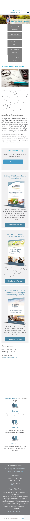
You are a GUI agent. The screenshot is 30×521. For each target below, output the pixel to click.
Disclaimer (23, 518)
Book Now (13, 162)
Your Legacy (15, 35)
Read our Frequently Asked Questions (15, 469)
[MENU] (28, 12)
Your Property (14, 51)
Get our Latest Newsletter (15, 471)
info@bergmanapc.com (10, 358)
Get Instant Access (15, 224)
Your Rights (15, 59)
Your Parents (15, 43)
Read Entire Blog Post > (15, 511)
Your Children (14, 27)
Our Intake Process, (10, 398)
